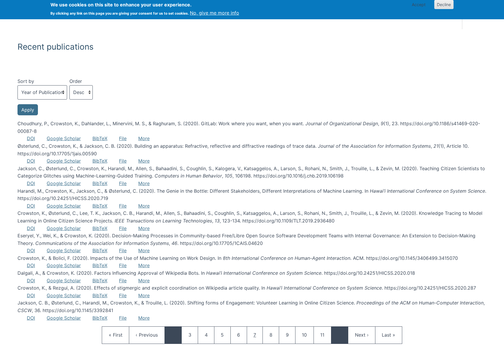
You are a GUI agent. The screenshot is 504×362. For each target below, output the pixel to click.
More (144, 138)
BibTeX (99, 138)
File (123, 138)
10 (307, 335)
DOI (31, 138)
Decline (444, 4)
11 (325, 335)
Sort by (26, 81)
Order (75, 81)
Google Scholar (64, 138)
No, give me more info (214, 13)
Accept (419, 4)
